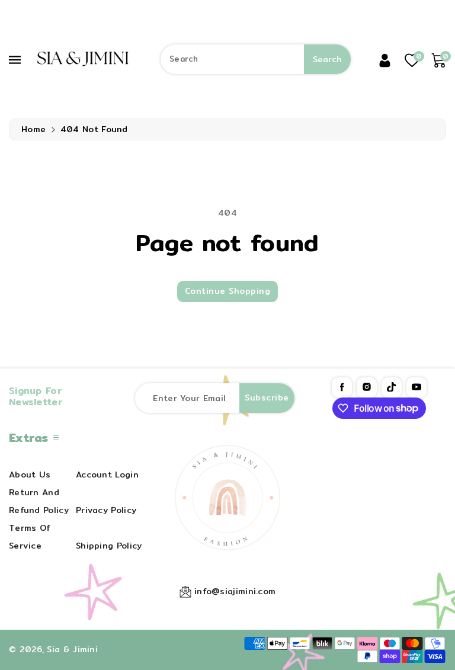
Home (33, 129)
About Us (29, 474)
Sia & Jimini (72, 649)
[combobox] (256, 59)
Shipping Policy (109, 545)
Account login (107, 474)
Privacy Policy (106, 510)
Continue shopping (228, 290)
